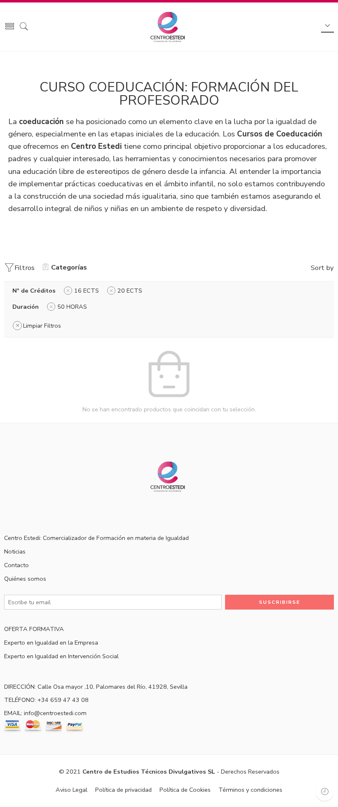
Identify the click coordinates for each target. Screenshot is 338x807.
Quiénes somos (25, 579)
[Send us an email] (22, 511)
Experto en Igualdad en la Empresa (51, 642)
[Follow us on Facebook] (7, 511)
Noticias (15, 551)
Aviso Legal (71, 790)
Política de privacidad (123, 790)
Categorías (69, 267)
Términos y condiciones (250, 790)
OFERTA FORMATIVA (34, 629)
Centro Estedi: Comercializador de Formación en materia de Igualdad (96, 538)
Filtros (24, 267)
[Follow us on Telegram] (65, 511)
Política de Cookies (185, 790)
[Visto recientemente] (324, 791)
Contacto (16, 565)
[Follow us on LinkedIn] (50, 511)
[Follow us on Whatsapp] (79, 511)
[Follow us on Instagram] (36, 511)
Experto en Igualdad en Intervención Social (61, 656)
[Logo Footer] (169, 476)
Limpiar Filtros (42, 325)
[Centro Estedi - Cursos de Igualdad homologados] (169, 27)
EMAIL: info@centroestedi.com (45, 713)
